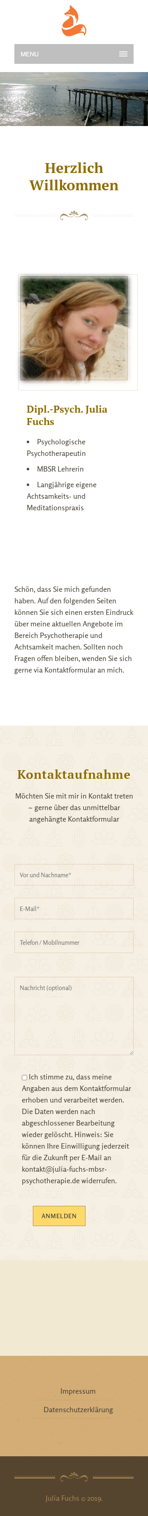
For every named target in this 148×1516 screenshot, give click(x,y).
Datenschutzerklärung (78, 1409)
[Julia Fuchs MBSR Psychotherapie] (74, 20)
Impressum (78, 1390)
